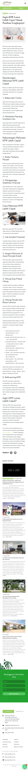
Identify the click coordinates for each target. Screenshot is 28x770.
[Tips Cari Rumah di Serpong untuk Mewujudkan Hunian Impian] (14, 586)
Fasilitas (17, 744)
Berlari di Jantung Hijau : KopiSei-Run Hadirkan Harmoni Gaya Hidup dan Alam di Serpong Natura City (13, 482)
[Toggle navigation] (25, 3)
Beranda (5, 739)
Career (16, 742)
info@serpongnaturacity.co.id (12, 725)
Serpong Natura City (9, 754)
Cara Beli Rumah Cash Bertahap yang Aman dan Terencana (13, 558)
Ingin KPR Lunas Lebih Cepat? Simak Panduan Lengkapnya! (13, 19)
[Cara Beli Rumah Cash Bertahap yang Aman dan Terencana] (14, 547)
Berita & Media (18, 747)
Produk (5, 744)
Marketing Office (19, 711)
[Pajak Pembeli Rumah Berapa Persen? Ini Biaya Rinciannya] (14, 508)
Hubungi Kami (6, 8)
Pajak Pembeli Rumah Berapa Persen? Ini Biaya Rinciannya (12, 519)
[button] (24, 766)
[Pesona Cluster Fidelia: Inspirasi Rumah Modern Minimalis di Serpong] (14, 626)
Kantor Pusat (8, 711)
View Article (11, 498)
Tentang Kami (7, 742)
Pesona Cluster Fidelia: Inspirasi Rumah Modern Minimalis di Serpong (12, 637)
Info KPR (5, 747)
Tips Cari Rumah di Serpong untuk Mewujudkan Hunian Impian (11, 597)
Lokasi (16, 739)
